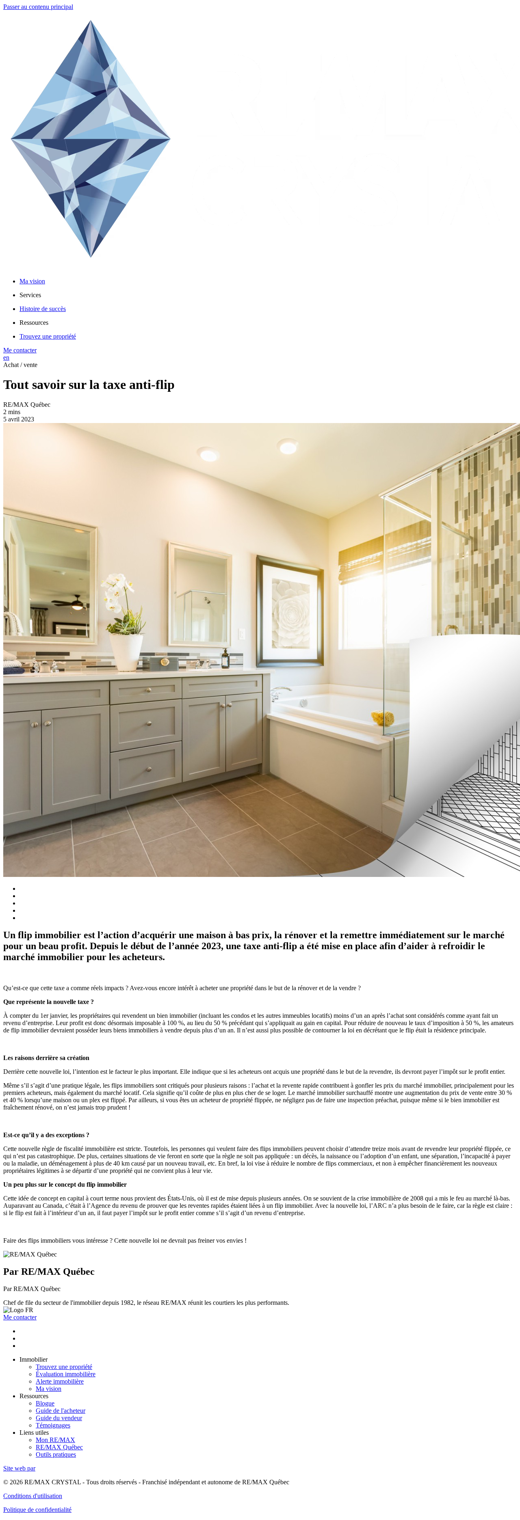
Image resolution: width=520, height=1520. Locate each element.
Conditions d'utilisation (32, 1495)
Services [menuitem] (30, 294)
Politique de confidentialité (37, 1509)
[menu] (268, 295)
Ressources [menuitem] (34, 322)
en (6, 357)
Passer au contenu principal (38, 6)
